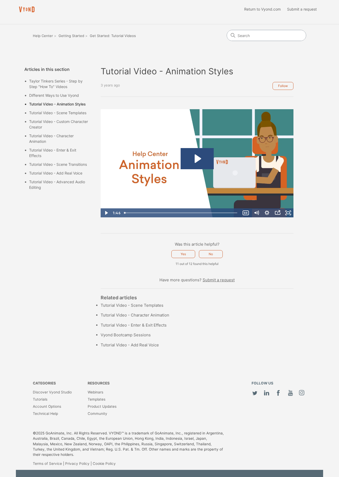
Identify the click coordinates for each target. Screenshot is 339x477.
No (211, 254)
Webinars (95, 392)
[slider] (181, 212)
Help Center (43, 36)
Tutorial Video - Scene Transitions (58, 164)
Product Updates (102, 406)
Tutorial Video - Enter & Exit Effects (52, 153)
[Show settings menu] (267, 212)
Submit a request (302, 9)
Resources (99, 383)
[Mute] (256, 212)
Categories (44, 383)
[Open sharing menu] (277, 212)
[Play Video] (106, 212)
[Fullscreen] (288, 212)
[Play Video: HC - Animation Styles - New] (197, 158)
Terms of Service (47, 463)
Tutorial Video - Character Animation (51, 139)
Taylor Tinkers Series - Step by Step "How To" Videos (56, 84)
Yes (183, 254)
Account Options (47, 406)
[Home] (27, 9)
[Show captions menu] (245, 212)
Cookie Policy (104, 463)
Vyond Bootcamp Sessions (126, 334)
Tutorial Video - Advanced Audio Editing (57, 185)
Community (97, 413)
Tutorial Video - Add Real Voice (55, 173)
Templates (96, 399)
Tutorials (40, 399)
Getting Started (71, 36)
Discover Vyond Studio (52, 392)
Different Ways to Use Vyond (54, 95)
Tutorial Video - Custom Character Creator (58, 124)
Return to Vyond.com (262, 9)
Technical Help (45, 413)
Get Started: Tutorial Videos (113, 36)
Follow (283, 86)
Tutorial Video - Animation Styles (57, 104)
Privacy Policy (77, 463)
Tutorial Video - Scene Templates (57, 113)
